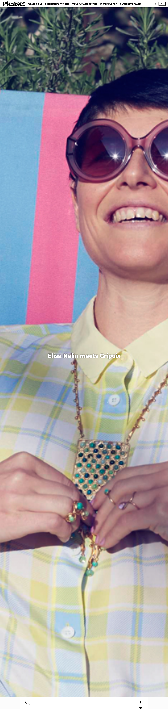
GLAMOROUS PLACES (131, 4)
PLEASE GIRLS (35, 4)
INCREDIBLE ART (108, 4)
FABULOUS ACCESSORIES (84, 4)
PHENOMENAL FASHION (57, 4)
